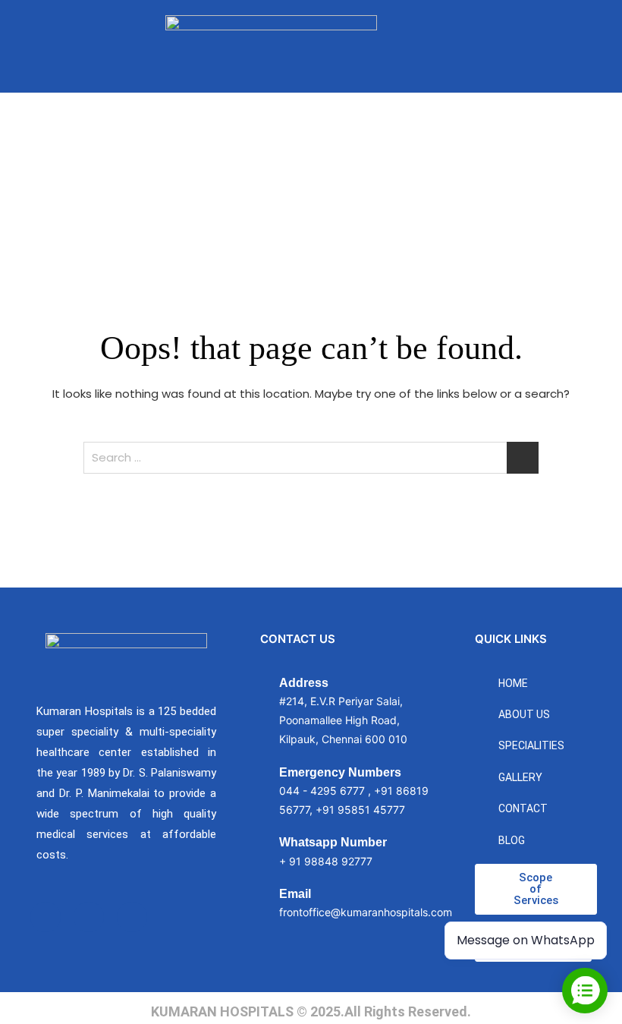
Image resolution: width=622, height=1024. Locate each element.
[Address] (256, 712)
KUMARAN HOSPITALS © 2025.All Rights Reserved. (311, 1011)
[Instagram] (89, 917)
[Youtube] (132, 917)
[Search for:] (311, 458)
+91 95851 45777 (360, 809)
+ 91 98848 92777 (325, 861)
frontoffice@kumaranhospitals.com (365, 912)
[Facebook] (45, 917)
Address (303, 682)
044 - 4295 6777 (322, 790)
